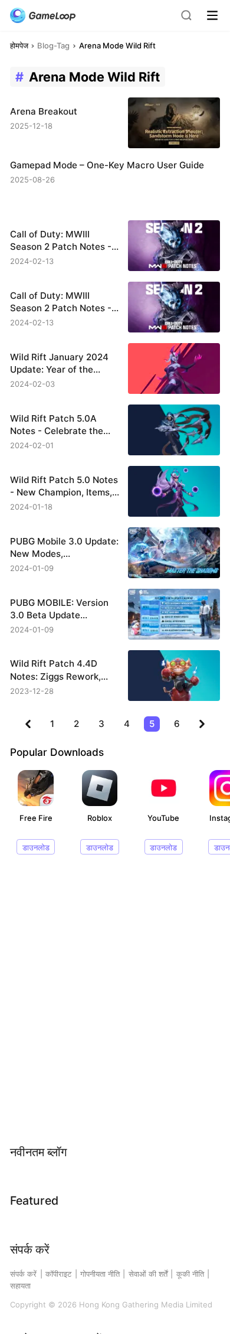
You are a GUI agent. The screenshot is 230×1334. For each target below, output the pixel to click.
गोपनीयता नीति (100, 1273)
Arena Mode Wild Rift (117, 45)
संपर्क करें (23, 1273)
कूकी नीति (190, 1273)
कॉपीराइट (58, 1273)
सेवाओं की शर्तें (148, 1273)
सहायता (20, 1285)
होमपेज (19, 45)
